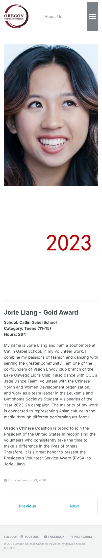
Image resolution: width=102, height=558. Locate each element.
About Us (53, 16)
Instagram (82, 537)
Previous (27, 505)
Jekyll (69, 544)
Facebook (56, 537)
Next (74, 505)
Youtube (31, 537)
